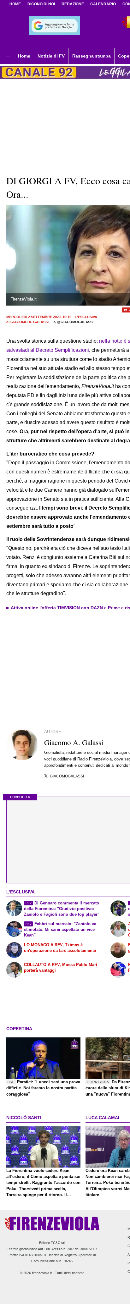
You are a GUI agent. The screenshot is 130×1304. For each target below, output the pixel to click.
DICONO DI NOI (41, 4)
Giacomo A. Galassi (29, 322)
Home (15, 4)
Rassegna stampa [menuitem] (91, 55)
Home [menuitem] (24, 55)
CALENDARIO (103, 4)
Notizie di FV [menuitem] (51, 55)
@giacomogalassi (74, 322)
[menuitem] (8, 56)
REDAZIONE (73, 4)
